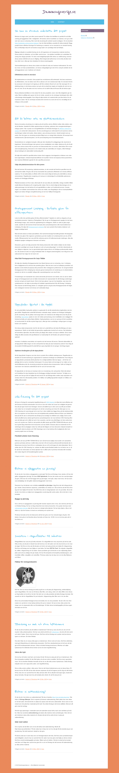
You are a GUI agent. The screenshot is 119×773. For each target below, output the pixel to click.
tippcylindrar (25, 317)
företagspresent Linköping (36, 227)
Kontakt (61, 22)
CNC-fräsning (50, 402)
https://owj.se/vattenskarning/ (60, 697)
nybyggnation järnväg (21, 508)
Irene (43, 106)
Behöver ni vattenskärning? (30, 691)
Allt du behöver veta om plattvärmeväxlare (39, 118)
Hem (52, 22)
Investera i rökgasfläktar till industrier (38, 536)
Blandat (27, 106)
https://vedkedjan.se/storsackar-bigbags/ (27, 43)
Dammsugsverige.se (59, 12)
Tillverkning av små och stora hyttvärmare (39, 624)
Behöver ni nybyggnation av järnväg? (35, 468)
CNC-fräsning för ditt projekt (32, 396)
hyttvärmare (55, 632)
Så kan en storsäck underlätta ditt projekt (40, 31)
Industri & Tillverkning (31, 384)
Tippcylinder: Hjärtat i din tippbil (33, 304)
